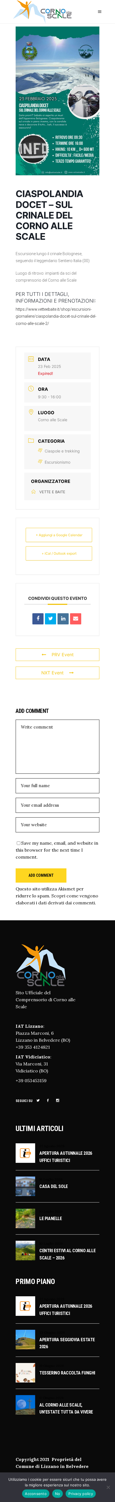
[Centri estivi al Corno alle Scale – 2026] (25, 1250)
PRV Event (63, 654)
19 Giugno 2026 (51, 1366)
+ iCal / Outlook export (59, 553)
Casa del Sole (53, 1186)
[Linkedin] (63, 618)
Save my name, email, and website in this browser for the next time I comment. (57, 850)
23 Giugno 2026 (52, 1332)
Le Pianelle (50, 1218)
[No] (108, 1487)
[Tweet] (50, 618)
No (57, 1493)
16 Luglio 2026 (51, 1179)
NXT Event (52, 672)
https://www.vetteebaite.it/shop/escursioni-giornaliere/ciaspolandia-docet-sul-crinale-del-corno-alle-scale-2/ (56, 316)
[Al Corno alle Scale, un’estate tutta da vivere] (25, 1405)
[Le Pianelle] (25, 1218)
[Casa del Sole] (25, 1186)
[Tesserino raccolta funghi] (25, 1373)
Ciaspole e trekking (62, 451)
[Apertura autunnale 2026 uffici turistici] (25, 1153)
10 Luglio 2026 (51, 1211)
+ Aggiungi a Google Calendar (59, 535)
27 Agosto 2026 (51, 1146)
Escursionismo (57, 462)
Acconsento (36, 1493)
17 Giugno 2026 (51, 1398)
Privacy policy (80, 1493)
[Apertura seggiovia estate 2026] (25, 1339)
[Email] (75, 618)
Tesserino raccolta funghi (67, 1373)
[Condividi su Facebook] (38, 618)
